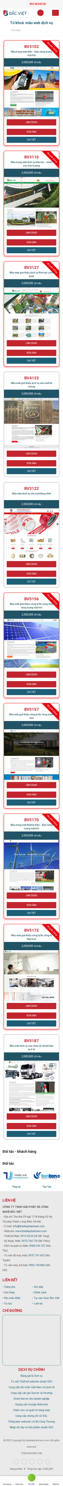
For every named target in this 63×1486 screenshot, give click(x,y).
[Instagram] (24, 1461)
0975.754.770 (30, 1241)
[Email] (20, 4)
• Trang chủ (9, 1286)
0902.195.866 (37, 1265)
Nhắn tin (56, 1484)
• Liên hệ (37, 1303)
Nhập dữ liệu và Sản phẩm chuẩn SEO (31, 1427)
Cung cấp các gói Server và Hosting (31, 1393)
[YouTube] (40, 1461)
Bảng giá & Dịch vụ (31, 1375)
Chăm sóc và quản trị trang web (31, 1410)
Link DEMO (31, 122)
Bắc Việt (37, 1453)
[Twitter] (32, 1461)
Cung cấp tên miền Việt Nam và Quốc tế (31, 1387)
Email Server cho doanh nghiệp (31, 1398)
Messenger (43, 1484)
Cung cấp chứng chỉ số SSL (31, 1415)
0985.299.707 (37, 1245)
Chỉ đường (7, 1484)
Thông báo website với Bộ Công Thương (31, 1421)
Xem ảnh (31, 131)
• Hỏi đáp (37, 1286)
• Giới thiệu (9, 1292)
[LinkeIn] (47, 1461)
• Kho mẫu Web (11, 1298)
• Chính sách (39, 1292)
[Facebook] (16, 1461)
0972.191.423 (36, 1255)
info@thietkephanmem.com (29, 1226)
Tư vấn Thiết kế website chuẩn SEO (31, 1381)
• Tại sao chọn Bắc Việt (45, 1298)
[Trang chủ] (5, 30)
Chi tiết (31, 139)
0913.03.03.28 (28, 1236)
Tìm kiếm (16, 30)
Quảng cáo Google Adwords (31, 1404)
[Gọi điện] (31, 1478)
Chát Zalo (19, 1484)
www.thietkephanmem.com (31, 1231)
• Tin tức (7, 1303)
